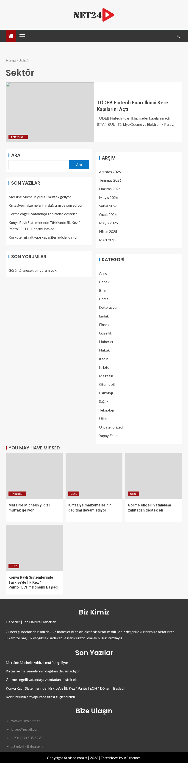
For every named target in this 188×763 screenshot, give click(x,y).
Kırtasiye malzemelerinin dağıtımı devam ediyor (45, 205)
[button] (21, 36)
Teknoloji (18, 137)
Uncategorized (111, 427)
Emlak (104, 316)
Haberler (106, 341)
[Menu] (21, 36)
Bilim (103, 290)
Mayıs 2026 (108, 197)
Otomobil (107, 384)
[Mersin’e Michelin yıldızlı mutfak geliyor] (34, 476)
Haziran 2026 (110, 188)
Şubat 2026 (108, 206)
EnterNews (109, 757)
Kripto (104, 367)
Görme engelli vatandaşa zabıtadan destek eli (43, 213)
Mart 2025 (107, 240)
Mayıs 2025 (108, 223)
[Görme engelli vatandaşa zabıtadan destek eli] (153, 476)
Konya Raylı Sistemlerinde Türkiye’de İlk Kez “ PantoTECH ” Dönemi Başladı (33, 582)
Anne (103, 273)
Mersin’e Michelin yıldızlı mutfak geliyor (39, 196)
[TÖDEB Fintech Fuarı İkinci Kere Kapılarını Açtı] (50, 112)
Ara (15, 155)
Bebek (104, 282)
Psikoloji (106, 393)
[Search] (178, 36)
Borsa (103, 299)
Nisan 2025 (108, 231)
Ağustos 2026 (110, 171)
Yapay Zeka (108, 435)
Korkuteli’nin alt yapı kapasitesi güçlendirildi (42, 237)
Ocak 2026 (108, 214)
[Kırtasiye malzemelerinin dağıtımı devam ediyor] (94, 476)
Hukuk (104, 350)
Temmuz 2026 (110, 180)
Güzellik (105, 333)
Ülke (103, 418)
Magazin (106, 376)
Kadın (103, 359)
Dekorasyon (108, 307)
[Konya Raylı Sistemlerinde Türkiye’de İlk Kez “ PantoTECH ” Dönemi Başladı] (34, 548)
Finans (104, 324)
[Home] (11, 36)
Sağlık (103, 401)
